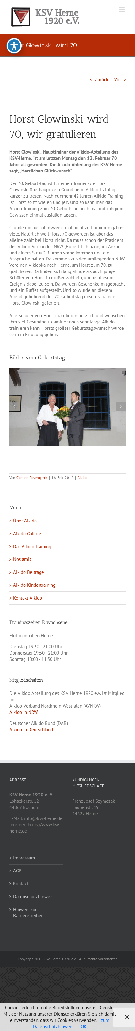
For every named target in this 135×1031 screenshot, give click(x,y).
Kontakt (20, 884)
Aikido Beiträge (28, 572)
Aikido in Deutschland (31, 729)
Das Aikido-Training (32, 547)
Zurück (101, 80)
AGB (17, 871)
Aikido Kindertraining (34, 585)
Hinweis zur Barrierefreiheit (28, 912)
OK (84, 1026)
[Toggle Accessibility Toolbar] (14, 45)
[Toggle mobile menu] (122, 9)
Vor (117, 80)
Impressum (24, 858)
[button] (14, 406)
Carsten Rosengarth (31, 477)
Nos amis (22, 559)
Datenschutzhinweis (33, 897)
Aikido (82, 477)
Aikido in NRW (23, 712)
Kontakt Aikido (27, 598)
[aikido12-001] (67, 407)
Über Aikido (25, 521)
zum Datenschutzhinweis (71, 1023)
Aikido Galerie (27, 534)
